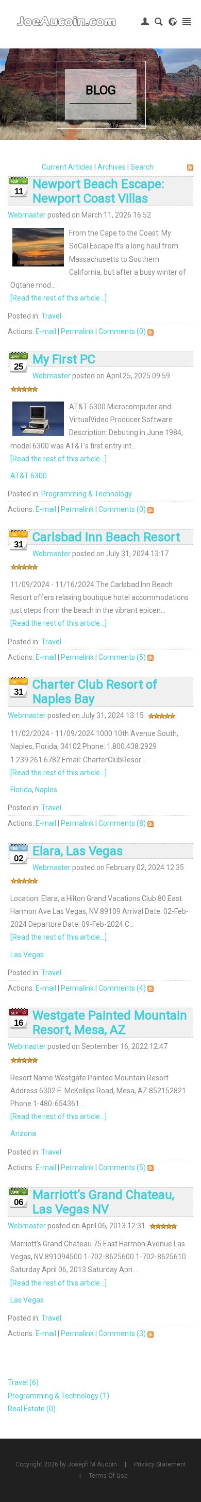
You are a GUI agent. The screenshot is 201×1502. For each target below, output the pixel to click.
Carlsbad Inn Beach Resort (106, 537)
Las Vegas (27, 954)
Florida (21, 790)
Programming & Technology (86, 494)
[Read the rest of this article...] (58, 298)
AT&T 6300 (28, 476)
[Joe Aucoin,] (67, 22)
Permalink (77, 331)
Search (142, 167)
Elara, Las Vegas (77, 851)
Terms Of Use (108, 1475)
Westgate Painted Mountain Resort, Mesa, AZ (109, 1022)
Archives (111, 167)
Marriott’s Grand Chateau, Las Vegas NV (103, 1202)
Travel (51, 316)
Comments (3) (122, 1333)
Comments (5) (122, 657)
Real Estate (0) (32, 1409)
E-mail (46, 331)
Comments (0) (122, 331)
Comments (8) (122, 823)
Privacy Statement (160, 1464)
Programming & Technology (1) (58, 1396)
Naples (46, 790)
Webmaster (27, 215)
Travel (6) (23, 1382)
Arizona (23, 1133)
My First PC (63, 359)
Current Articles (67, 167)
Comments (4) (122, 988)
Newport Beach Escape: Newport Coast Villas (98, 191)
